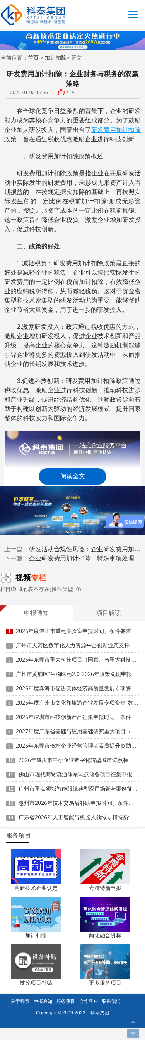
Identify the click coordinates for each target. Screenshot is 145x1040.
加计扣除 (56, 57)
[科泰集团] (33, 14)
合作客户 (88, 1001)
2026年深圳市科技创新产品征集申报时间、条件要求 (79, 716)
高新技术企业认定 (36, 888)
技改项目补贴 (36, 982)
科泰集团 (99, 1012)
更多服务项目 (105, 982)
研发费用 (103, 129)
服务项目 (65, 1001)
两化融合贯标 (105, 935)
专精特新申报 (105, 888)
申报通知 (43, 1001)
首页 (33, 57)
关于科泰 (20, 1001)
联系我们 (111, 1001)
